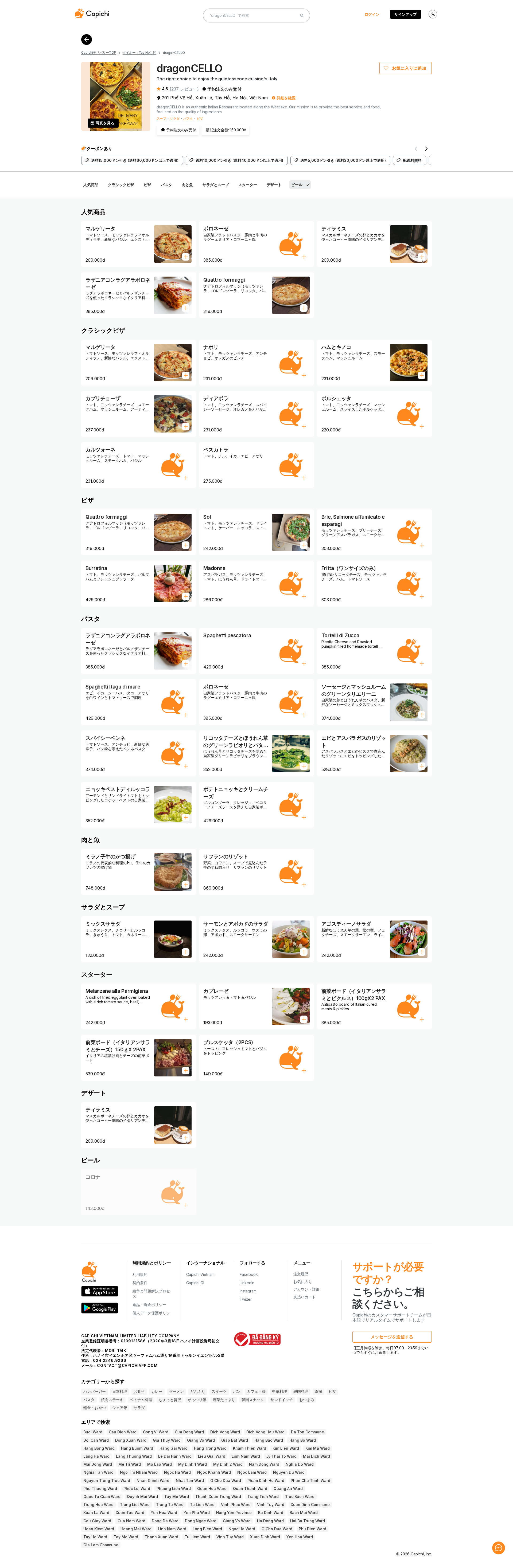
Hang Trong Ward (210, 1448)
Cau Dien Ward (123, 1432)
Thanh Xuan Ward (161, 1537)
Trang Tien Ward (263, 1496)
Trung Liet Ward (135, 1504)
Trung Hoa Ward (98, 1504)
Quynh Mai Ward (142, 1496)
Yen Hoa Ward (164, 1512)
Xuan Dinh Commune (310, 1504)
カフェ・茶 (256, 1391)
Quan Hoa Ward (212, 1488)
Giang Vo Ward (201, 1440)
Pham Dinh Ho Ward (265, 1480)
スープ (161, 118)
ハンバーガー (94, 1391)
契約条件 (140, 1282)
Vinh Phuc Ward (236, 1504)
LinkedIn (247, 1282)
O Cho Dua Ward (225, 1480)
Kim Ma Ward (317, 1448)
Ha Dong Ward (270, 1521)
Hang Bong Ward (99, 1448)
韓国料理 (300, 1391)
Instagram (248, 1291)
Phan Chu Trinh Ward (310, 1480)
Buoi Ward (92, 1432)
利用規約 (140, 1274)
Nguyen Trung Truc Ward (106, 1480)
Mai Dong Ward (97, 1464)
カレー (156, 1391)
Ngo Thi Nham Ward (139, 1472)
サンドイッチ (281, 1399)
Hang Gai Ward (174, 1448)
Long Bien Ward (207, 1529)
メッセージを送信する (392, 1336)
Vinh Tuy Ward (270, 1504)
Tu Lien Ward (202, 1504)
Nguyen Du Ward (289, 1472)
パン (236, 1391)
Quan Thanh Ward (250, 1488)
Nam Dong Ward (264, 1464)
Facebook (249, 1274)
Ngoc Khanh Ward (214, 1472)
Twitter (246, 1299)
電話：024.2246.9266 (103, 1360)
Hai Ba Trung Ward (307, 1521)
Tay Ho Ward (95, 1537)
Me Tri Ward (129, 1464)
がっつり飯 (197, 1399)
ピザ (200, 118)
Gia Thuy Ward (167, 1440)
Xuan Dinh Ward (265, 1537)
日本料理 (119, 1391)
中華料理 (279, 1391)
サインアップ (405, 14)
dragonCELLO (174, 53)
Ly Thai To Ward (281, 1456)
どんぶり (197, 1391)
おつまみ (306, 1399)
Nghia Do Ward (300, 1464)
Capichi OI (195, 1282)
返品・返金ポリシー (149, 1304)
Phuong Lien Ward (174, 1488)
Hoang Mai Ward (136, 1529)
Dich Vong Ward (225, 1432)
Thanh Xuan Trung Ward (218, 1496)
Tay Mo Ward (176, 1496)
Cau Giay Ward (97, 1521)
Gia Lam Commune (100, 1545)
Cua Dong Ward (189, 1432)
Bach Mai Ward (304, 1512)
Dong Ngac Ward (200, 1521)
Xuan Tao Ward (130, 1512)
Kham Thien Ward (249, 1448)
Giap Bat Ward (234, 1440)
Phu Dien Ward (312, 1529)
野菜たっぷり (224, 1399)
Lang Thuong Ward (134, 1456)
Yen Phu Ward (197, 1512)
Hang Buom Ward (137, 1448)
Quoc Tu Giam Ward (102, 1496)
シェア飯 (119, 1407)
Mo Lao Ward (159, 1464)
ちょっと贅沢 (170, 1399)
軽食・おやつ (94, 1407)
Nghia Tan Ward (98, 1472)
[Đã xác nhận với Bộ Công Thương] (257, 1339)
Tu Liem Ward (197, 1537)
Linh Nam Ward (246, 1456)
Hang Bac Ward (268, 1440)
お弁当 (139, 1391)
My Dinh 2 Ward (228, 1464)
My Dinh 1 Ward (192, 1464)
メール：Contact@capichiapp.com (119, 1365)
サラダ (175, 118)
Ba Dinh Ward (270, 1512)
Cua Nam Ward (131, 1521)
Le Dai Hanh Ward (175, 1456)
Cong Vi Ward (155, 1432)
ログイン (371, 14)
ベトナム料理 (141, 1399)
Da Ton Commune (307, 1432)
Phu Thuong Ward (100, 1488)
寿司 (318, 1391)
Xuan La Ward (96, 1512)
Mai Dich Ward (316, 1456)
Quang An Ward (288, 1488)
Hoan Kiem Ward (98, 1529)
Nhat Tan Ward (190, 1480)
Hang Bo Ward (302, 1440)
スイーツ (219, 1391)
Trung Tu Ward (170, 1504)
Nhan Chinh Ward (153, 1480)
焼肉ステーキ (112, 1399)
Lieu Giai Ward (211, 1456)
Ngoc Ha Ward (177, 1472)
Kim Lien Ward (286, 1448)
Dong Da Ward (165, 1521)
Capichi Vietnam (200, 1274)
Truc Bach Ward (299, 1496)
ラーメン (176, 1391)
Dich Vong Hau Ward (265, 1432)
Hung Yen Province (234, 1512)
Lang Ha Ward (96, 1456)
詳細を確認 (286, 98)
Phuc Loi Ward (136, 1488)
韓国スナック (253, 1399)
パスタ (188, 118)
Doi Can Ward (96, 1440)
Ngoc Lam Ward (252, 1472)
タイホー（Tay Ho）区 (139, 52)
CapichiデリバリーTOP (98, 52)
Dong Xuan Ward (130, 1440)
